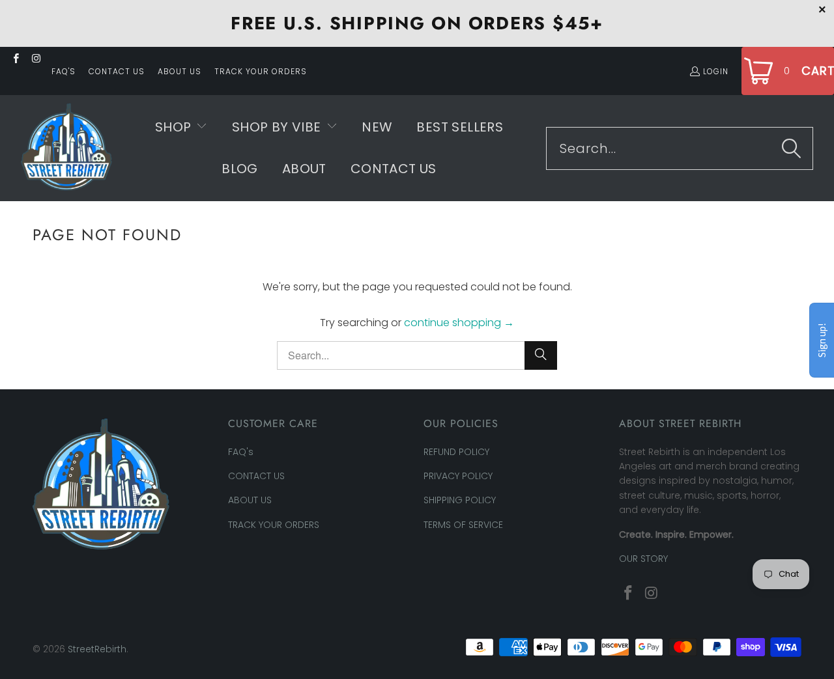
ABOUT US (179, 71)
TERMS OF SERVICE (463, 524)
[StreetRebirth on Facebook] (15, 59)
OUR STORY (643, 558)
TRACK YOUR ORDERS (260, 71)
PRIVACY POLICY (458, 475)
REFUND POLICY (456, 451)
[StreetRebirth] (66, 148)
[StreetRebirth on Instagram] (35, 59)
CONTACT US (117, 71)
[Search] (791, 148)
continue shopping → (459, 322)
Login (715, 71)
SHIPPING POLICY (460, 499)
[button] (181, 127)
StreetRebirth (97, 649)
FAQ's (63, 71)
